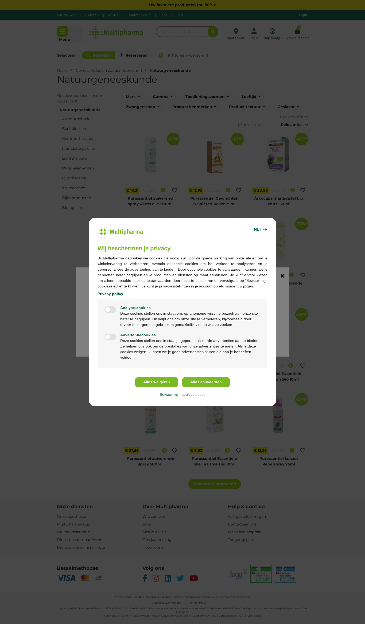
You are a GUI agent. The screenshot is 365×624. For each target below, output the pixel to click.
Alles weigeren (156, 382)
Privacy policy (110, 294)
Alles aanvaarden (206, 382)
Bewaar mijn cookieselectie (182, 394)
